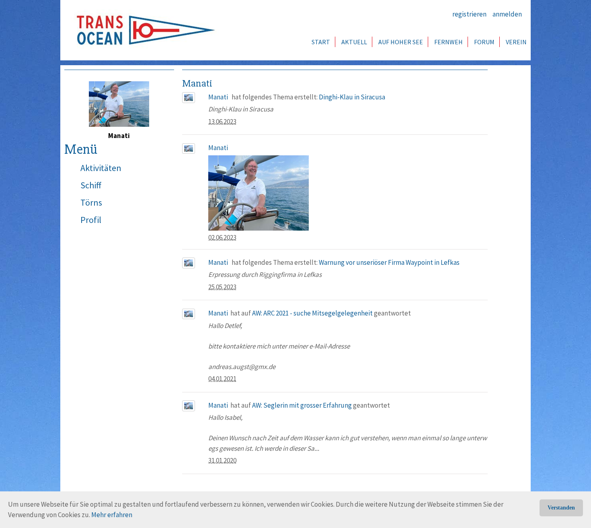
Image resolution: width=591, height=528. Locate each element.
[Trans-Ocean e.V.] (143, 30)
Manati (218, 97)
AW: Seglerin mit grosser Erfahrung (302, 405)
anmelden (507, 14)
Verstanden (561, 508)
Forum (484, 42)
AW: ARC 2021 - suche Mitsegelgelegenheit (312, 313)
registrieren (469, 14)
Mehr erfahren (111, 514)
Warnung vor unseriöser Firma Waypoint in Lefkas (389, 262)
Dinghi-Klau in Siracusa (352, 97)
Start (321, 42)
